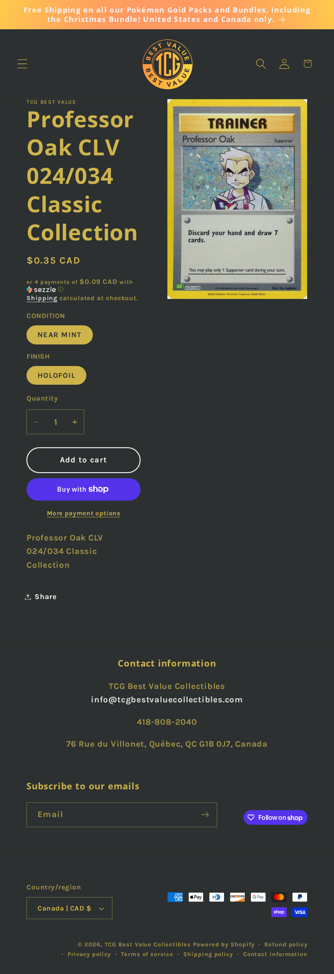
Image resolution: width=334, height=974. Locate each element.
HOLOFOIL (56, 375)
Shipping (41, 298)
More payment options (84, 513)
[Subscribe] (205, 814)
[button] (22, 63)
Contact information (275, 954)
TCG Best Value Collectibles (148, 944)
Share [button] (46, 596)
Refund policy (286, 944)
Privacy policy (89, 954)
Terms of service (147, 954)
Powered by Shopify (223, 944)
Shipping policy (208, 954)
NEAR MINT (59, 334)
